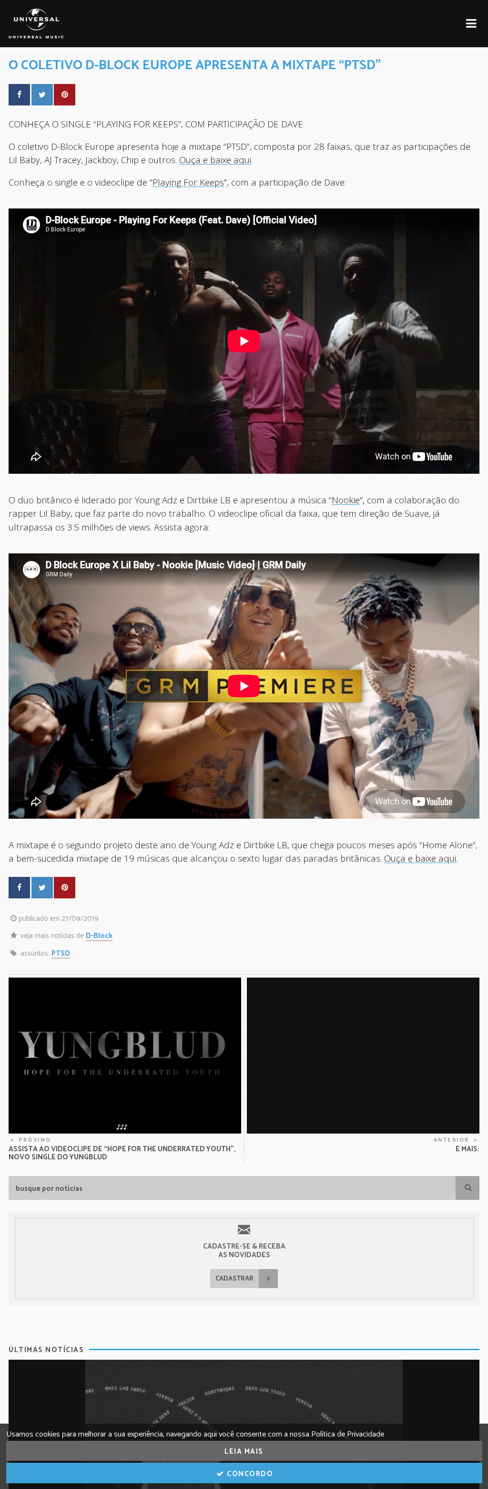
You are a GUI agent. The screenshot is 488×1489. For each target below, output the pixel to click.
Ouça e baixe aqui (215, 160)
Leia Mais (244, 1452)
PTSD (60, 953)
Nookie (346, 500)
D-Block (99, 936)
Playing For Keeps (188, 182)
